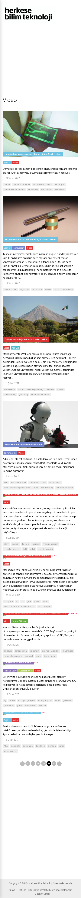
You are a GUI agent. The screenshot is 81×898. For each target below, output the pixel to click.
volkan (60, 389)
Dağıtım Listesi (42, 893)
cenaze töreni (21, 651)
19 (38, 763)
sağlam (47, 606)
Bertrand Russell (18, 482)
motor (57, 289)
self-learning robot (64, 487)
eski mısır (34, 651)
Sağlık (7, 162)
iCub (43, 482)
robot (36, 487)
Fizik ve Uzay (10, 670)
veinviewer (60, 189)
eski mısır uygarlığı (50, 651)
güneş (19, 705)
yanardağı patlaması (40, 394)
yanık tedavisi (10, 751)
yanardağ (23, 394)
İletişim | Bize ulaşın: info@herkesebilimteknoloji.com (45, 890)
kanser (48, 289)
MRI (25, 549)
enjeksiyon (33, 189)
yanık (61, 746)
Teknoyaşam (18, 248)
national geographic (13, 656)
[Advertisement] (40, 67)
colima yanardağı (36, 389)
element (15, 544)
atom (6, 544)
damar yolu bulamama (14, 189)
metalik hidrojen (50, 544)
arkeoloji (8, 651)
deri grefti (15, 746)
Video (15, 162)
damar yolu (60, 184)
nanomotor (68, 289)
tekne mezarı (50, 656)
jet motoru (37, 289)
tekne (38, 656)
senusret (29, 656)
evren (57, 700)
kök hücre (40, 746)
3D (22, 601)
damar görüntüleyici (42, 184)
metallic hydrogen (12, 549)
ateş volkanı (9, 389)
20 (43, 763)
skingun (52, 746)
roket (32, 549)
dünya (12, 700)
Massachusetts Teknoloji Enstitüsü (19, 606)
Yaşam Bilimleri (19, 621)
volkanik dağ (10, 394)
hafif (45, 601)
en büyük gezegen (26, 700)
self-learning (47, 487)
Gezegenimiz (25, 670)
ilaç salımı (24, 289)
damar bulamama (21, 184)
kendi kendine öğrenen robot (17, 487)
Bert (6, 482)
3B (17, 601)
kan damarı (46, 189)
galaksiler (67, 700)
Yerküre (15, 348)
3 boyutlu (8, 601)
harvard (25, 544)
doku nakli (28, 746)
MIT (39, 606)
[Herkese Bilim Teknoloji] (29, 21)
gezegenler (9, 705)
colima (21, 389)
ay (5, 700)
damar (7, 184)
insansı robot (55, 482)
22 (54, 763)
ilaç (15, 289)
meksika (50, 389)
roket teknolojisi (45, 549)
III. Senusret (67, 651)
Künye (12, 890)
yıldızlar (42, 705)
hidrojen (36, 544)
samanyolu (30, 705)
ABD (6, 746)
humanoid (33, 482)
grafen (37, 601)
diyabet (7, 289)
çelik (29, 601)
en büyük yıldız (45, 700)
